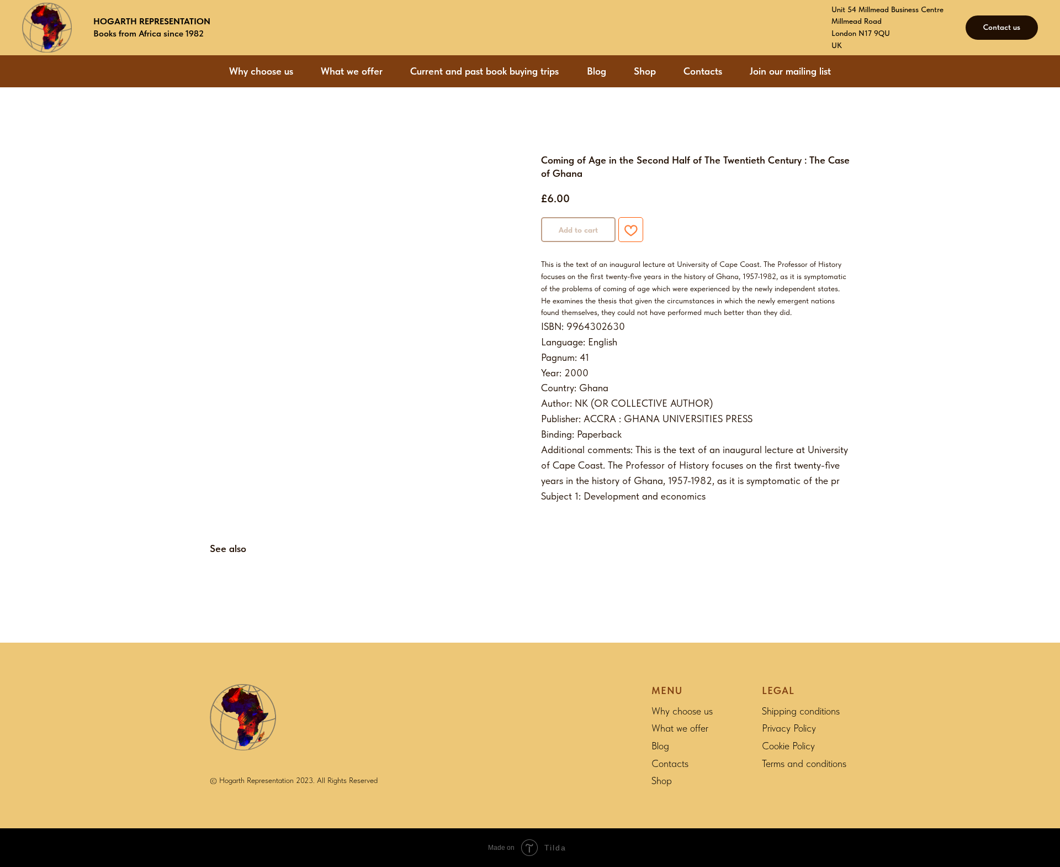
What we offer (352, 71)
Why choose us (261, 71)
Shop (645, 71)
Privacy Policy (789, 728)
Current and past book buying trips (484, 71)
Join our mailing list (790, 71)
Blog (596, 71)
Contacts (702, 71)
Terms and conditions (804, 763)
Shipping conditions (801, 711)
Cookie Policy (788, 746)
